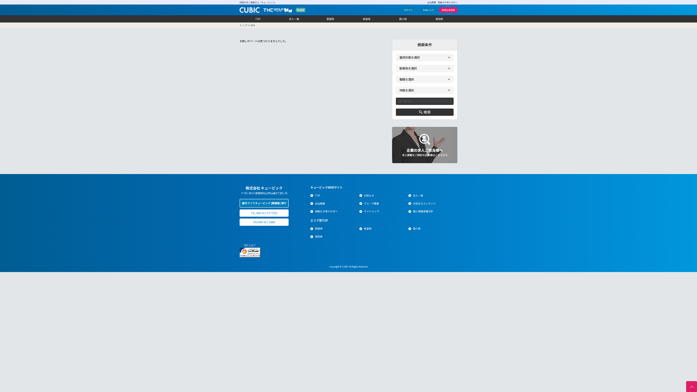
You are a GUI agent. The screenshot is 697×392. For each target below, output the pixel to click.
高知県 (439, 19)
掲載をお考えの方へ (447, 2)
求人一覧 (294, 19)
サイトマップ (371, 211)
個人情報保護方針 (423, 211)
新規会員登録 (448, 9)
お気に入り (428, 9)
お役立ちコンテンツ (424, 203)
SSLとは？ (250, 245)
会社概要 (431, 2)
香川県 (403, 19)
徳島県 (366, 19)
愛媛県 (330, 19)
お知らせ (369, 195)
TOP (257, 19)
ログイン (408, 9)
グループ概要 (371, 203)
